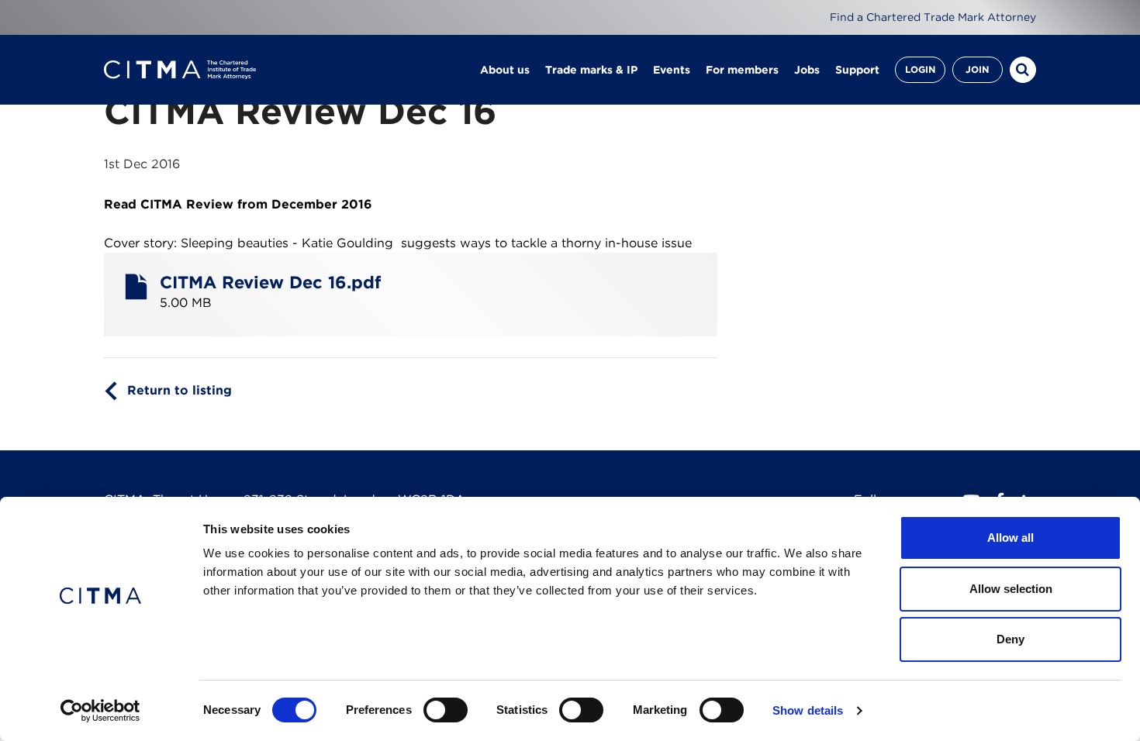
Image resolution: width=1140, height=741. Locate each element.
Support (857, 70)
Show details (807, 710)
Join (977, 69)
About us (505, 70)
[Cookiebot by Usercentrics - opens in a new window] (100, 710)
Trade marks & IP (591, 70)
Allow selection (1010, 588)
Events (671, 70)
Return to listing (179, 390)
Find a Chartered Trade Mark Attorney (933, 17)
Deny (1010, 639)
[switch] (445, 710)
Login (920, 69)
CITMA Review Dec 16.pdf (270, 282)
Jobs (807, 70)
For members (742, 70)
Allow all (1010, 537)
